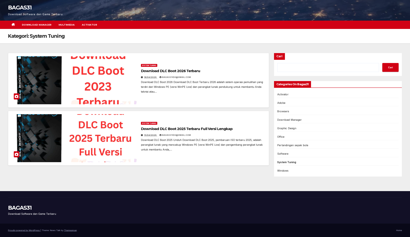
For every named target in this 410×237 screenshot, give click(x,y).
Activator (89, 24)
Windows (282, 170)
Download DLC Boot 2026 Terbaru (170, 71)
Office (280, 136)
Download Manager (37, 24)
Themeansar (70, 230)
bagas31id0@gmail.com (176, 77)
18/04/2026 (150, 77)
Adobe (281, 102)
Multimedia (67, 24)
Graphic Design (286, 128)
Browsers (283, 111)
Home (399, 230)
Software (283, 153)
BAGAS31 (20, 7)
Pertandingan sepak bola (292, 145)
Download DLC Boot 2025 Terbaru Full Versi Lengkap (187, 129)
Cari (279, 56)
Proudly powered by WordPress (24, 230)
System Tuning (149, 65)
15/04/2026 (150, 135)
